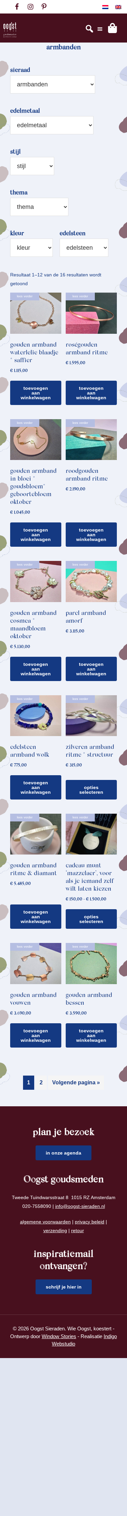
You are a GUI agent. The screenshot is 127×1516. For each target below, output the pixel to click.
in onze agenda (63, 1153)
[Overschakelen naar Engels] (118, 7)
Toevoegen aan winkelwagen (36, 392)
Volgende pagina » (76, 1082)
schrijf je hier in (64, 1287)
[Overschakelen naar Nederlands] (105, 7)
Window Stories (59, 1336)
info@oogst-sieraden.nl (80, 1206)
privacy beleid (89, 1221)
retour (77, 1230)
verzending (55, 1230)
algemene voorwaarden (45, 1221)
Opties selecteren (91, 790)
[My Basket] (112, 28)
